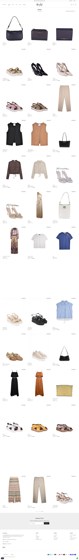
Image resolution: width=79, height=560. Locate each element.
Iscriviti (46, 523)
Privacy (71, 536)
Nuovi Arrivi (4, 4)
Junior (17, 4)
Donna (9, 4)
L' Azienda (55, 535)
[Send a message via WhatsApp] (77, 558)
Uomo (13, 4)
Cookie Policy (72, 539)
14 (39, 511)
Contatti (55, 536)
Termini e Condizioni (73, 535)
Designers (24, 4)
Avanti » (42, 511)
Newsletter (55, 539)
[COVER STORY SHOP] (39, 4)
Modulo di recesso (39, 539)
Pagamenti (37, 536)
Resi (36, 535)
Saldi (20, 4)
